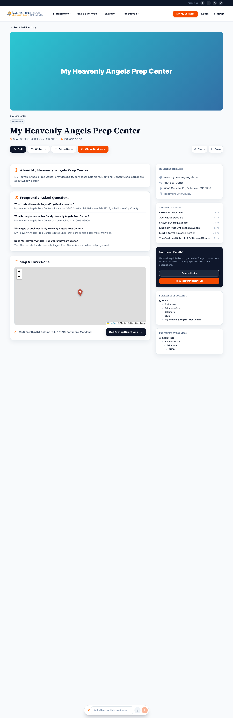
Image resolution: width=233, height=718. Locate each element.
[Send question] (145, 710)
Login (204, 13)
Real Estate (168, 338)
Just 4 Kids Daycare (171, 217)
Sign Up (219, 13)
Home (165, 300)
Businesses (170, 304)
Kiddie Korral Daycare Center (177, 233)
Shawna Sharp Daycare (173, 222)
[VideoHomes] (215, 3)
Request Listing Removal (189, 281)
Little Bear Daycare (171, 212)
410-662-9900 (73, 139)
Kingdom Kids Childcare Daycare (179, 227)
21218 (167, 316)
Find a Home (61, 13)
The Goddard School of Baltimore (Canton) (185, 238)
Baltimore (170, 312)
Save (218, 149)
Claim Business (95, 149)
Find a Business (87, 13)
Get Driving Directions (123, 332)
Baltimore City (172, 308)
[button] (80, 292)
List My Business (185, 13)
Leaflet (112, 323)
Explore (110, 13)
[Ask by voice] (137, 710)
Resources (130, 13)
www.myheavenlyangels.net (181, 177)
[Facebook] (202, 3)
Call (20, 149)
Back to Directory (25, 27)
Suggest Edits (189, 273)
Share (201, 149)
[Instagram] (209, 3)
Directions (66, 149)
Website (40, 149)
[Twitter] (221, 3)
